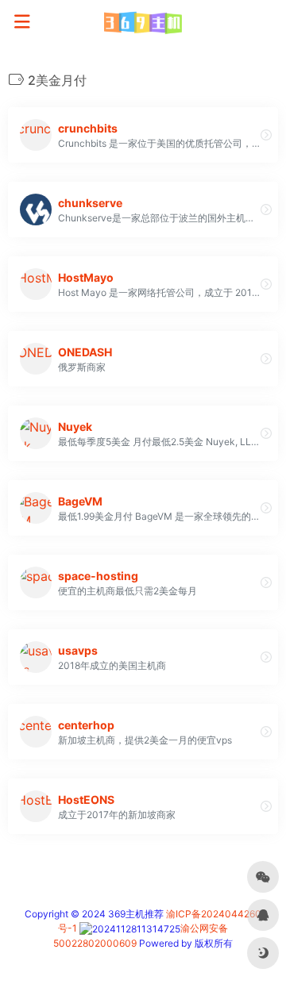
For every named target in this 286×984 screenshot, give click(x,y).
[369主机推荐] (142, 22)
